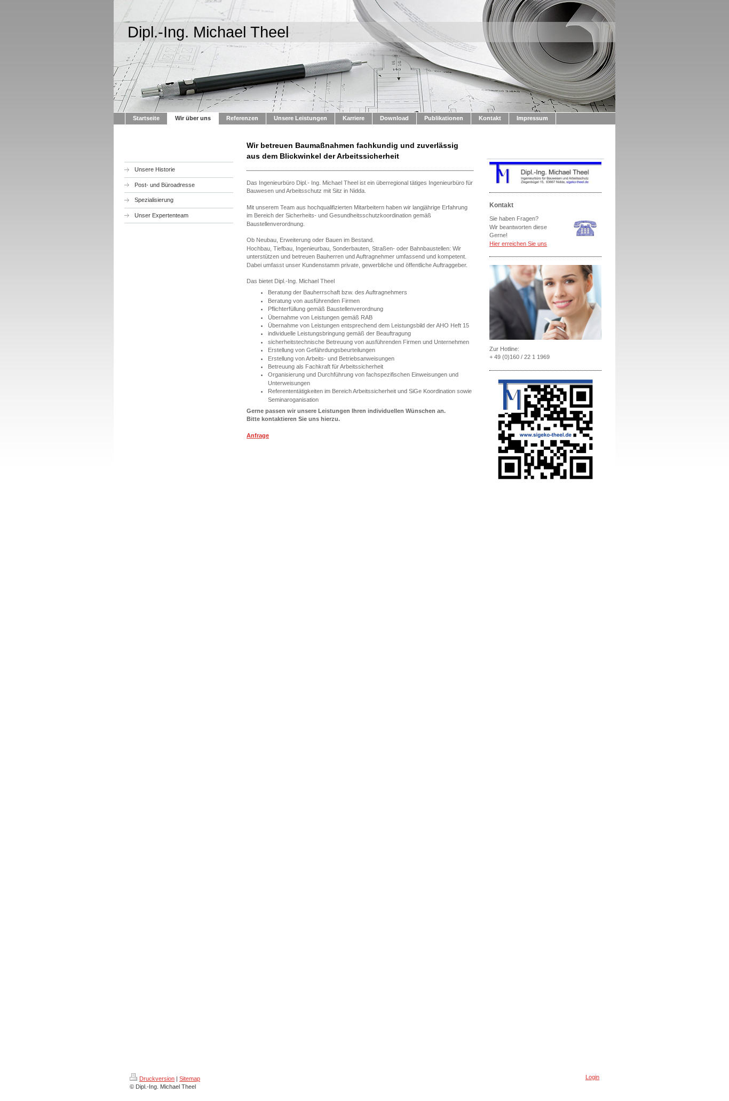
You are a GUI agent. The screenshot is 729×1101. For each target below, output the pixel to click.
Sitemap (189, 1078)
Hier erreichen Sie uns (518, 243)
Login (592, 1077)
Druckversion (157, 1078)
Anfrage (258, 435)
